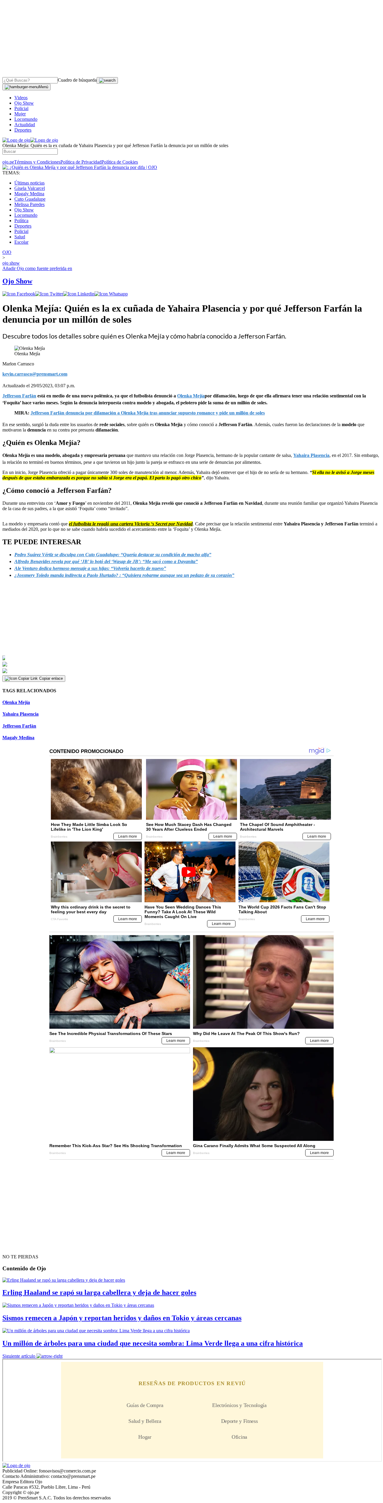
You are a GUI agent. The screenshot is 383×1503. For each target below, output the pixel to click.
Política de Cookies (119, 161)
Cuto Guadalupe (29, 199)
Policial (21, 108)
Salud (19, 236)
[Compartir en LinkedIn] (79, 293)
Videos (21, 97)
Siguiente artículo (18, 1356)
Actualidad (24, 124)
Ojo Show (24, 103)
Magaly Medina (29, 193)
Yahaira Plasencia (311, 455)
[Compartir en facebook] (18, 293)
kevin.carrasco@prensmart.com (34, 373)
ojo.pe (8, 161)
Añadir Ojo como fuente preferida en (37, 268)
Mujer (20, 113)
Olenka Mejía (16, 702)
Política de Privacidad (80, 161)
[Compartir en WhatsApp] (111, 293)
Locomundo (25, 119)
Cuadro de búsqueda (77, 80)
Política (21, 220)
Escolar (21, 242)
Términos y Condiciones (37, 161)
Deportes (22, 129)
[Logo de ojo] (16, 140)
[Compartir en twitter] (49, 293)
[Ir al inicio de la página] (16, 1246)
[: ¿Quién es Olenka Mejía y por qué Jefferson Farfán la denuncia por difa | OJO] (79, 167)
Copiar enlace (51, 678)
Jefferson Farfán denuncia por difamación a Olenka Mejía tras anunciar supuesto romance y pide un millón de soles (148, 412)
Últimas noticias (29, 182)
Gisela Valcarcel (29, 188)
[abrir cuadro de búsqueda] (107, 80)
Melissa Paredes (29, 204)
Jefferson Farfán (19, 725)
